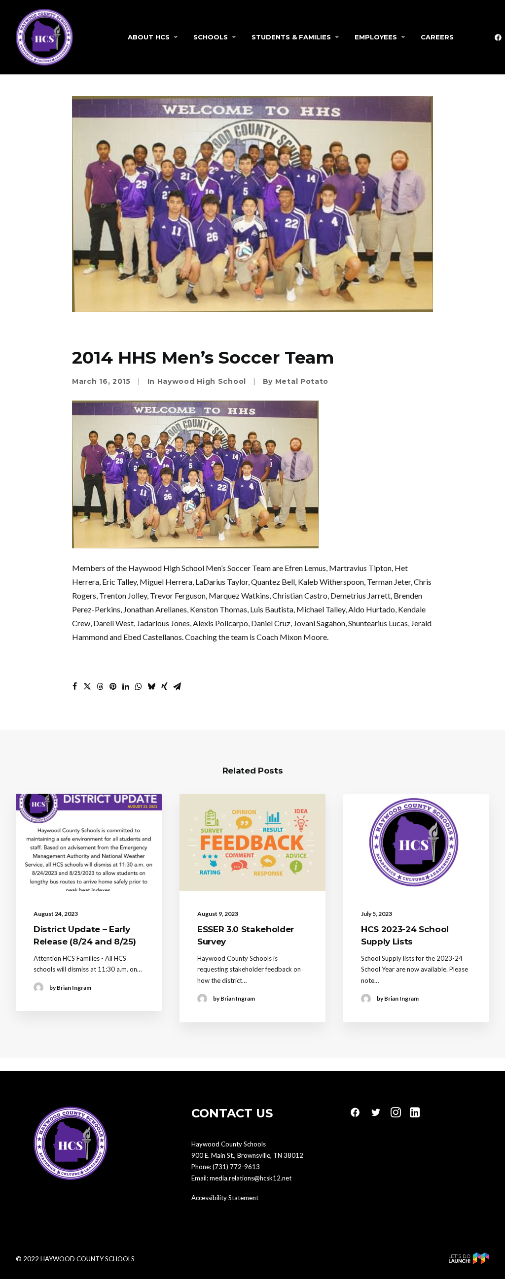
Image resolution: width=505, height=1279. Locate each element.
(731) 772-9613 (236, 1167)
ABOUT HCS (149, 37)
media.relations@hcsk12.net (250, 1178)
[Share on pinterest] (113, 686)
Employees (376, 37)
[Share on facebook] (74, 686)
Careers (437, 37)
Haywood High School (201, 381)
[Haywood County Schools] (44, 37)
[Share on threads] (100, 686)
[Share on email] (177, 686)
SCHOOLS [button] (210, 37)
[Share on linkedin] (126, 686)
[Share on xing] (164, 686)
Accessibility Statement (224, 1198)
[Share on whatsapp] (138, 686)
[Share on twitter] (87, 686)
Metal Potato (301, 381)
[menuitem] (152, 37)
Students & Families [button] (291, 37)
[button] (89, 842)
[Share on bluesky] (151, 686)
